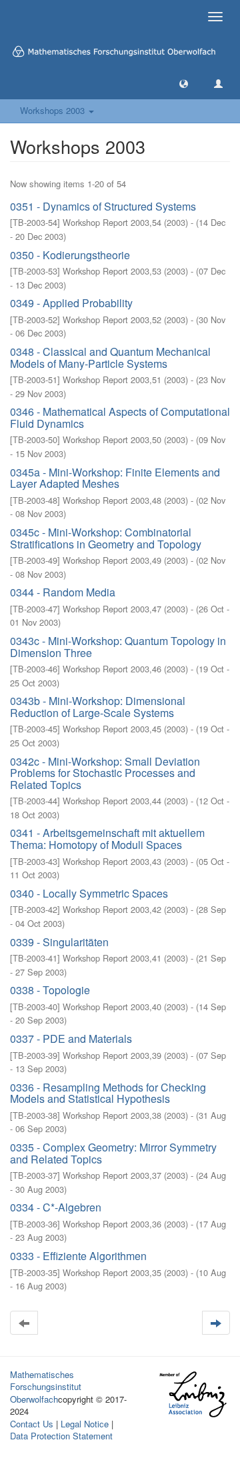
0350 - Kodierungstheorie (70, 255)
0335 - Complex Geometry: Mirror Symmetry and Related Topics (113, 1153)
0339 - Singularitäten (59, 942)
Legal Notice (85, 1423)
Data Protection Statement (61, 1435)
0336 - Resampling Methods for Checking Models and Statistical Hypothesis (108, 1093)
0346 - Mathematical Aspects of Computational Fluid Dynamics (120, 417)
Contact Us (31, 1423)
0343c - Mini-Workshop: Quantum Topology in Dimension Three (118, 646)
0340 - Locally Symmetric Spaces (89, 893)
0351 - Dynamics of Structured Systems (103, 206)
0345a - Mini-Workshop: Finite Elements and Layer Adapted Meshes (115, 478)
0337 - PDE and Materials (71, 1038)
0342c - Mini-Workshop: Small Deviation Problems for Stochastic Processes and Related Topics (105, 773)
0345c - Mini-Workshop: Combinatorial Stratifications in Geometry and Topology (105, 538)
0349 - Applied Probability (71, 303)
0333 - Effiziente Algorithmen (78, 1255)
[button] (183, 83)
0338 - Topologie (50, 990)
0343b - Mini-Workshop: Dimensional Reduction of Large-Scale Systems (97, 706)
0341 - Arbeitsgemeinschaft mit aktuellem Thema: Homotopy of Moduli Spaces (107, 838)
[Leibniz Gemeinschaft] (192, 1393)
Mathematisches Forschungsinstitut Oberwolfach (45, 1386)
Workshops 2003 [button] (53, 110)
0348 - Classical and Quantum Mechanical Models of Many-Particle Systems (110, 357)
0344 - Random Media (62, 592)
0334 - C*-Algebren (55, 1207)
